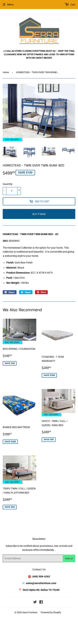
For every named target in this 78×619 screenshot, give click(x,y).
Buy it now (39, 214)
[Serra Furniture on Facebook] (41, 602)
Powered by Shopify (51, 612)
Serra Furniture (29, 612)
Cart (72, 4)
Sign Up (69, 558)
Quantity (8, 184)
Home (6, 72)
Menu (10, 4)
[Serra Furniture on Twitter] (35, 602)
